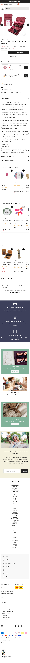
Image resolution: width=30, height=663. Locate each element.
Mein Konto (3, 602)
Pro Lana (15, 498)
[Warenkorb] (28, 5)
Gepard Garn (15, 525)
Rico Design (15, 515)
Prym (15, 532)
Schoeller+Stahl (15, 529)
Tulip (15, 500)
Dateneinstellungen (5, 617)
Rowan (15, 510)
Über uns (3, 587)
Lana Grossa (15, 488)
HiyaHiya (15, 503)
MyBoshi (15, 522)
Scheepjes (14, 523)
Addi (15, 535)
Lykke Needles (4, 39)
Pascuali (15, 544)
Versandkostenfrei (17, 46)
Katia (15, 542)
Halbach (15, 517)
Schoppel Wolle (15, 520)
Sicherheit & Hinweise (7, 160)
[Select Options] (26, 67)
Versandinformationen (7, 156)
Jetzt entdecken (15, 371)
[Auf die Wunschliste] (11, 170)
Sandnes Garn (15, 485)
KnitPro (15, 496)
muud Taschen (15, 495)
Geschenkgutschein (5, 640)
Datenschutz (4, 615)
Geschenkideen (4, 643)
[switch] (3, 656)
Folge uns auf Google (6, 600)
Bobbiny (15, 486)
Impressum (3, 595)
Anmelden (24, 471)
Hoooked (15, 508)
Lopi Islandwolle (15, 530)
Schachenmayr (15, 490)
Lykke (15, 539)
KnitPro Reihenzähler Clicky (15, 66)
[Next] (28, 25)
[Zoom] (24, 34)
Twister (15, 512)
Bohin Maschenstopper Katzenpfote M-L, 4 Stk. (14, 75)
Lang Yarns (15, 491)
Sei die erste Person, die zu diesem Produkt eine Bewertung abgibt (15, 291)
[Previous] (2, 25)
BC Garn (15, 501)
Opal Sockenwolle (15, 518)
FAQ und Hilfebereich (6, 613)
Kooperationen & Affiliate (7, 591)
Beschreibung (5, 98)
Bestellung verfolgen (6, 609)
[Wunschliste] (24, 4)
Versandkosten (4, 607)
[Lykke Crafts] (15, 358)
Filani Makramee (15, 507)
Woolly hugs (15, 534)
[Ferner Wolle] (15, 410)
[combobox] (17, 8)
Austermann (15, 513)
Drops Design (15, 540)
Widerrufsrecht (4, 619)
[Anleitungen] (15, 384)
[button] (7, 187)
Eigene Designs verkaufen (7, 593)
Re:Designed (15, 547)
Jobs (2, 589)
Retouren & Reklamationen (7, 611)
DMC (15, 493)
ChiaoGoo (15, 537)
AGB (2, 598)
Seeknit (15, 545)
